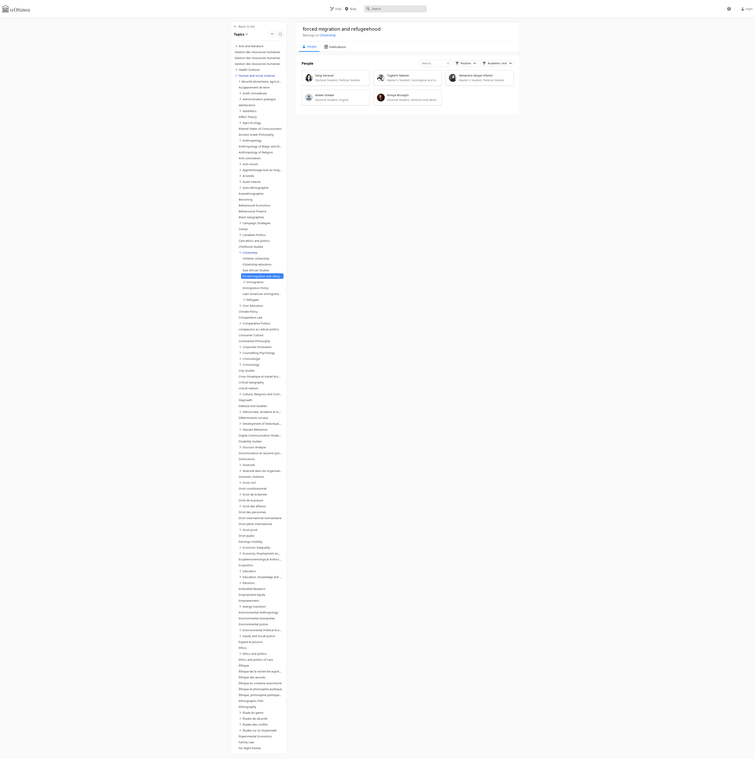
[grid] (408, 89)
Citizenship (327, 35)
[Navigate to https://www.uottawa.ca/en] (16, 9)
